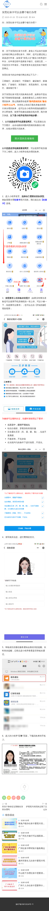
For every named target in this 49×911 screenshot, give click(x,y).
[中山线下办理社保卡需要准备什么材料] (9, 873)
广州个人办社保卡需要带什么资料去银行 (31, 885)
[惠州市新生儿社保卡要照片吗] (9, 860)
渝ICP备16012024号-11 (24, 904)
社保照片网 (7, 4)
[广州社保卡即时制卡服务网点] (9, 848)
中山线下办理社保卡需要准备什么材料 (31, 873)
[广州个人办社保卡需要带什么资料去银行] (9, 885)
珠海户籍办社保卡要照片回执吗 (31, 823)
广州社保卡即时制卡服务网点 (31, 848)
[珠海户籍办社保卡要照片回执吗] (9, 823)
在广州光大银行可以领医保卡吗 (31, 836)
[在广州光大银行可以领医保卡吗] (9, 836)
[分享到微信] (4, 798)
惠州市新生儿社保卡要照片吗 (31, 860)
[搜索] (41, 4)
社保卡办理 (23, 17)
